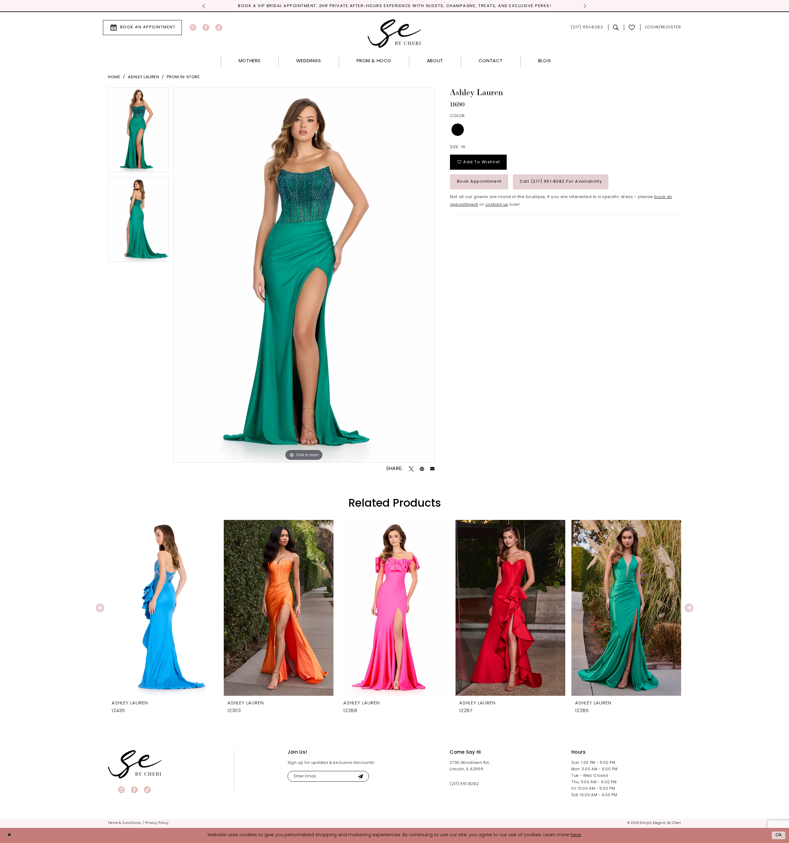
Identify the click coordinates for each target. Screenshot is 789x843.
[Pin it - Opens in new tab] (422, 468)
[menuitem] (142, 27)
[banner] (135, 764)
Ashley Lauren (143, 77)
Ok (778, 835)
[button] (663, 27)
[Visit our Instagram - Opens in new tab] (193, 27)
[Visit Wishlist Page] (632, 27)
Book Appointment (479, 182)
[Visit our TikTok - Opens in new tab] (218, 27)
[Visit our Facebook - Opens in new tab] (205, 27)
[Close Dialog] (9, 835)
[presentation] (163, 608)
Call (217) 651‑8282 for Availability (561, 182)
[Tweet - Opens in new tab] (411, 468)
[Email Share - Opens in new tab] (432, 469)
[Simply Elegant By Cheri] (395, 33)
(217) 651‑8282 (464, 784)
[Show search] (616, 27)
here (575, 835)
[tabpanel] (138, 132)
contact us (496, 205)
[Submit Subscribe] (360, 776)
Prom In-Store (183, 77)
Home (114, 77)
